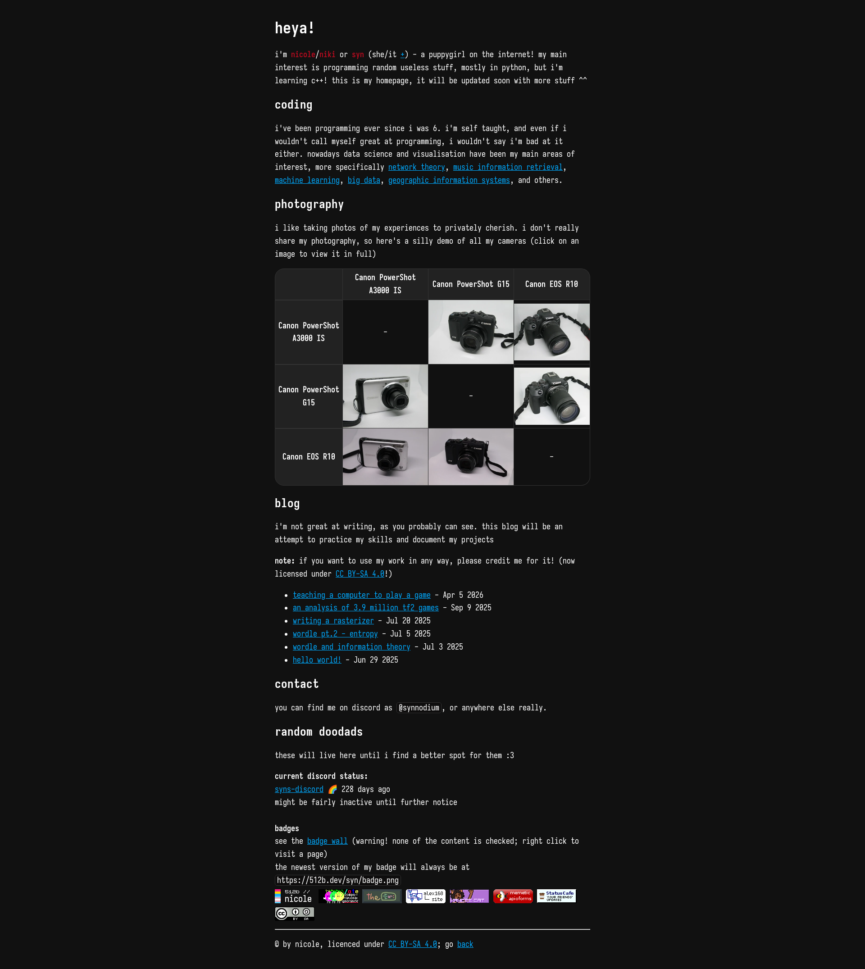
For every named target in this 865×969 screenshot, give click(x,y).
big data (364, 180)
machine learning (307, 180)
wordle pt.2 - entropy (335, 634)
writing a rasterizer (333, 621)
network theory (416, 167)
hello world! (317, 660)
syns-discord (299, 789)
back (465, 944)
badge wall (327, 841)
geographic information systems (449, 180)
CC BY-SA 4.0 (360, 574)
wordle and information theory (351, 647)
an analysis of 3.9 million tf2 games (366, 608)
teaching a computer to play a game (362, 595)
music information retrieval (508, 167)
